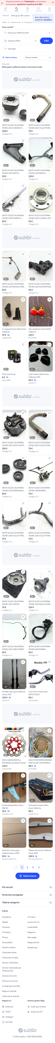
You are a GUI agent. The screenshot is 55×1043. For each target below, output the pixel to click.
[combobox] (27, 33)
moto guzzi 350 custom (20, 15)
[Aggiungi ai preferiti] (23, 95)
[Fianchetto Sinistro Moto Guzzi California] (41, 793)
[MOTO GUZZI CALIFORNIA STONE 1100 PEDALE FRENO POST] (14, 272)
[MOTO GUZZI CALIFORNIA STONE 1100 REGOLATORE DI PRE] (41, 589)
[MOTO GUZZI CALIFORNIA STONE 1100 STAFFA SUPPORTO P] (14, 158)
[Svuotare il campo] (49, 33)
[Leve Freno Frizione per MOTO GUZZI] (41, 680)
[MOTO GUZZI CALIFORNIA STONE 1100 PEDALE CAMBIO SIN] (41, 158)
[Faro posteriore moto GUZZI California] (41, 317)
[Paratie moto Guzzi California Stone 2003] (41, 838)
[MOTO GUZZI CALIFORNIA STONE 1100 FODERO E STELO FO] (14, 204)
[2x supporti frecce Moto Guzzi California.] (14, 317)
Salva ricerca (11, 57)
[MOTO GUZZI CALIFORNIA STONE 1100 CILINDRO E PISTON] (14, 113)
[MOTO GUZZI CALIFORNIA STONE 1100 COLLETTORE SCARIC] (41, 113)
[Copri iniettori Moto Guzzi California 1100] (41, 362)
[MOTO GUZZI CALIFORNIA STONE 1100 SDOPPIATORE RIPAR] (41, 272)
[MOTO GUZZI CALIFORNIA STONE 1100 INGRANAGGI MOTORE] (14, 476)
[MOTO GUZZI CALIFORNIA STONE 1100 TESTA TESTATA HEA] (14, 431)
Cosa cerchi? (8, 27)
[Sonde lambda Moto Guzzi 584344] (14, 793)
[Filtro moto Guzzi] (14, 362)
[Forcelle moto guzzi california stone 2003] (14, 680)
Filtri (46, 40)
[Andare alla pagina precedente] (16, 867)
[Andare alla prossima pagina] (39, 867)
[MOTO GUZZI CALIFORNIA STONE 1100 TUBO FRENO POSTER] (14, 635)
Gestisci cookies (8, 947)
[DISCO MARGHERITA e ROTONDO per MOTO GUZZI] (14, 748)
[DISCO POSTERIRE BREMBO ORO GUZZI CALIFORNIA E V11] (41, 748)
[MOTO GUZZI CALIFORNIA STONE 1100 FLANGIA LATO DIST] (41, 204)
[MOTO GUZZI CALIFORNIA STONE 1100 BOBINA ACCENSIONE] (41, 476)
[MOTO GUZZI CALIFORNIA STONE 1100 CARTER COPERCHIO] (14, 589)
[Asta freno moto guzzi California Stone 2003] (14, 838)
